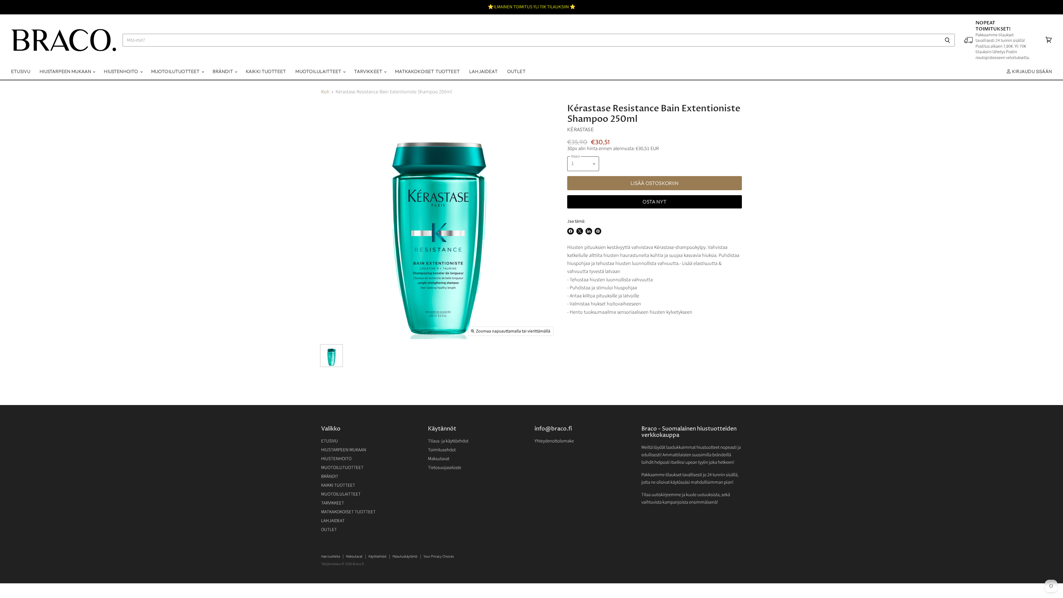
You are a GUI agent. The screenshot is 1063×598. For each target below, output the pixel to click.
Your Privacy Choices (439, 556)
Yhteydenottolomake (554, 441)
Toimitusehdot (442, 450)
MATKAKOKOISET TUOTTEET (427, 71)
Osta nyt (654, 202)
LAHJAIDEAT (483, 71)
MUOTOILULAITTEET (318, 71)
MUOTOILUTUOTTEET (176, 71)
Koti (325, 92)
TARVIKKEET (368, 71)
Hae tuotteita (330, 556)
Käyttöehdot (377, 556)
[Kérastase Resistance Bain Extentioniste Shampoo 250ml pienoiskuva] (331, 356)
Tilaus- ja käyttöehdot (448, 441)
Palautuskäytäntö (405, 556)
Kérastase (580, 129)
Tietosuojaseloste (444, 467)
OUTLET (516, 71)
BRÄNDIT (223, 71)
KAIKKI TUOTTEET (266, 71)
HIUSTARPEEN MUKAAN (66, 71)
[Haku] (947, 40)
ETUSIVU (20, 71)
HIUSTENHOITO (121, 71)
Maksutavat (438, 458)
